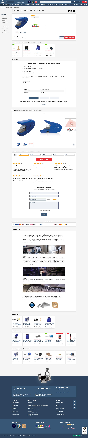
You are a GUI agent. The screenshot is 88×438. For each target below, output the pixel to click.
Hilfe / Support (30, 411)
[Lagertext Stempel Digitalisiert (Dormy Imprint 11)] (16, 354)
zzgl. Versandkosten (16, 38)
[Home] (10, 5)
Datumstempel (15, 406)
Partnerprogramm (31, 408)
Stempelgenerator (15, 414)
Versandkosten (20, 435)
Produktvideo (44, 104)
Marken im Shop (15, 411)
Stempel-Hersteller (15, 412)
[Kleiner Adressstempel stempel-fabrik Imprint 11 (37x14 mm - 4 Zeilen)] (49, 48)
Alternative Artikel (55, 97)
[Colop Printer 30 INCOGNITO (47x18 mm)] (16, 320)
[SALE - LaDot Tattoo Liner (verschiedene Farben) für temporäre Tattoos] (70, 336)
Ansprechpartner (60, 402)
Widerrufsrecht (59, 409)
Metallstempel (14, 408)
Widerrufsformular (60, 411)
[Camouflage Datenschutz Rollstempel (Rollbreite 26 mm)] (38, 48)
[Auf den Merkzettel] (72, 15)
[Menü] (86, 427)
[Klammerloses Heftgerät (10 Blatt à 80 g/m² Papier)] (16, 336)
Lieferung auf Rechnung (21, 2)
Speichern (44, 214)
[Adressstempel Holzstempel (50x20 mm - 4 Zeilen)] (16, 48)
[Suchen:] (55, 2)
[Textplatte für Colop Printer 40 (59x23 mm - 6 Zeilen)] (38, 336)
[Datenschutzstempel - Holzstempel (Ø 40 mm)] (38, 320)
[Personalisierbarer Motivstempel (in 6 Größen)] (49, 354)
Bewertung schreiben (44, 159)
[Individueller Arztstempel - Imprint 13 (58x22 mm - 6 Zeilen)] (70, 354)
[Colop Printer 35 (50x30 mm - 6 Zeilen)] (27, 354)
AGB (57, 406)
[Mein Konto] (77, 2)
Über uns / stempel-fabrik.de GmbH (34, 409)
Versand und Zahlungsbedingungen (34, 412)
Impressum (59, 412)
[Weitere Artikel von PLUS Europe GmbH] (71, 11)
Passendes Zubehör (44, 97)
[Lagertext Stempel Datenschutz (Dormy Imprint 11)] (27, 320)
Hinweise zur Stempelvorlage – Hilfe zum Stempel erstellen (38, 405)
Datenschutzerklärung (60, 408)
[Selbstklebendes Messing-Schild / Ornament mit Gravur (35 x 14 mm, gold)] (60, 354)
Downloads (30, 402)
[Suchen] (72, 2)
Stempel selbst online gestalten (22, 1)
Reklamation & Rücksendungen (33, 414)
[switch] (85, 433)
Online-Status (30, 406)
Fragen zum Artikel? (33, 97)
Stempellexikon (30, 415)
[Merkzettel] (79, 2)
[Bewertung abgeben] (33, 15)
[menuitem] (22, 1)
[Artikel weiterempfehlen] (74, 15)
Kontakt (58, 405)
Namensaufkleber (15, 402)
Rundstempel (14, 409)
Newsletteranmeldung (60, 414)
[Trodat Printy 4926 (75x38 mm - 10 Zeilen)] (38, 354)
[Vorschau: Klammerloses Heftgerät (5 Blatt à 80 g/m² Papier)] (18, 144)
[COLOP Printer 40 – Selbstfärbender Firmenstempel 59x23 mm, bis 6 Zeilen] (49, 336)
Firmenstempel (15, 405)
